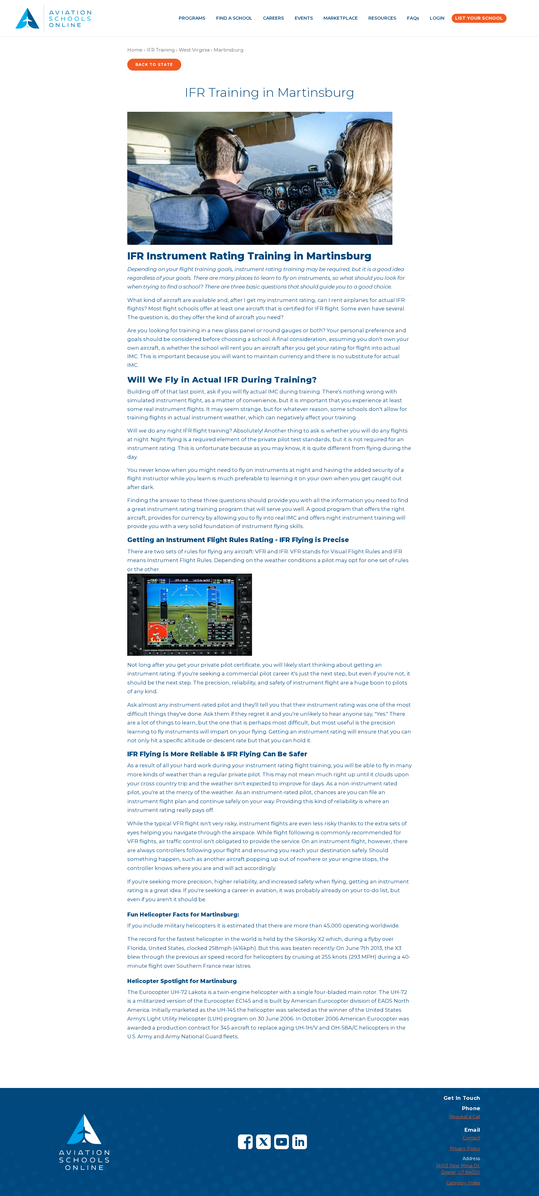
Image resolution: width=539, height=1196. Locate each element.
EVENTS (304, 18)
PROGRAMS (192, 18)
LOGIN (437, 18)
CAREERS (273, 18)
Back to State (154, 64)
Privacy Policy (465, 1148)
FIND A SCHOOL (234, 18)
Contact (471, 1138)
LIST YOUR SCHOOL (479, 18)
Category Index (463, 1183)
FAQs (413, 18)
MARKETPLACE (340, 18)
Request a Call (464, 1116)
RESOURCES (382, 18)
